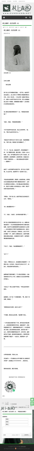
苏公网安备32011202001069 (23, 448)
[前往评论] (32, 404)
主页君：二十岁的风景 (11, 404)
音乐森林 (9, 1)
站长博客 (15, 1)
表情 (4, 435)
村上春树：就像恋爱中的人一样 (21, 407)
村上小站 (6, 27)
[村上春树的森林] (17, 9)
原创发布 (12, 27)
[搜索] (30, 17)
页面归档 (4, 1)
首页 (4, 17)
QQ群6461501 (22, 1)
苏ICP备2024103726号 (9, 448)
